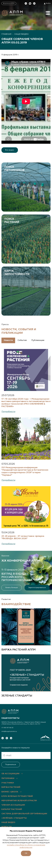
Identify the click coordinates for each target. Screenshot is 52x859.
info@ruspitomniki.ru (9, 731)
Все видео (9, 150)
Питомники (7, 778)
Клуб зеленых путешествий (17, 796)
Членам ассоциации (13, 805)
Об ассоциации (10, 774)
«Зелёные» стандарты (14, 818)
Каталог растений (11, 809)
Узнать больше (11, 587)
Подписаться (10, 764)
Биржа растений (10, 787)
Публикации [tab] (37, 340)
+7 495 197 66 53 (7, 727)
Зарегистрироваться (37, 587)
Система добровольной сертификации (24, 814)
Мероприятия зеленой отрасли (19, 801)
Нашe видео (21, 34)
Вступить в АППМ (9, 3)
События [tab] (22, 340)
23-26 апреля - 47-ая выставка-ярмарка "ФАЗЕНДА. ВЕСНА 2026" (22, 537)
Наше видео (8, 822)
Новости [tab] (8, 340)
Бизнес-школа (9, 792)
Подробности (8, 412)
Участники (7, 783)
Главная (6, 34)
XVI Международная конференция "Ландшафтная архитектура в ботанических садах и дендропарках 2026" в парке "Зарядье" (24, 471)
